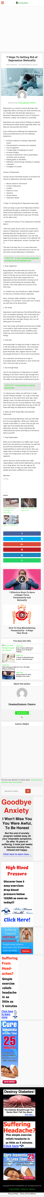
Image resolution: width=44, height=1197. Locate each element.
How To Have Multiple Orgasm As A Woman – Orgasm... (24, 650)
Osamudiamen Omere (29, 65)
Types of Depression (10, 525)
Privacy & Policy (14, 1189)
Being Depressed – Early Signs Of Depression (9, 510)
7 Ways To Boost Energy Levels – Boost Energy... (25, 658)
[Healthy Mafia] (22, 2)
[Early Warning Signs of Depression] (29, 502)
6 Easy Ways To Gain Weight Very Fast (23, 675)
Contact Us (24, 1189)
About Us (32, 1189)
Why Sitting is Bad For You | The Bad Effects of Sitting (15, 668)
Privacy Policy (13, 1194)
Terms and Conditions (28, 1194)
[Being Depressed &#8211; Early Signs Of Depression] (11, 502)
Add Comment (11, 65)
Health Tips (19, 646)
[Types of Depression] (11, 519)
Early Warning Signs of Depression (28, 509)
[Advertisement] (22, 28)
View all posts (22, 713)
